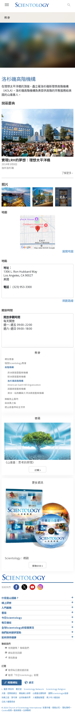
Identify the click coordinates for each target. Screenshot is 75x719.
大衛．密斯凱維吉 (9, 693)
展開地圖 (67, 251)
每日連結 (6, 622)
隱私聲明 (66, 707)
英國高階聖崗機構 (17, 388)
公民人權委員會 (8, 701)
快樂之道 (5, 697)
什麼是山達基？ (10, 598)
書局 (4, 613)
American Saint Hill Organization (24, 384)
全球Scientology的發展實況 (18, 627)
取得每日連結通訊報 (18, 670)
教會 (37, 352)
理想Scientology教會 (15, 363)
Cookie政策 (7, 710)
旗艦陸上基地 (11, 398)
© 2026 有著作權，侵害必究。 (32, 707)
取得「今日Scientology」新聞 (23, 675)
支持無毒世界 (25, 697)
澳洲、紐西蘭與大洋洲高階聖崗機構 (26, 393)
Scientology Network (34, 689)
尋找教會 (9, 359)
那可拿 (14, 697)
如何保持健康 (9, 637)
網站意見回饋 (15, 652)
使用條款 (17, 710)
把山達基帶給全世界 (15, 407)
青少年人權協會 (53, 697)
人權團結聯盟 (38, 697)
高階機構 (9, 367)
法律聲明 (27, 710)
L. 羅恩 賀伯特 (8, 689)
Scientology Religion (56, 689)
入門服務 (6, 607)
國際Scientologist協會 (58, 693)
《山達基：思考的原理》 (19, 462)
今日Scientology (12, 617)
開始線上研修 (25, 693)
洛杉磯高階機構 (15, 380)
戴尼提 (19, 689)
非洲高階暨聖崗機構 (18, 372)
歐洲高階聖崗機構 (17, 376)
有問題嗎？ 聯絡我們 (18, 647)
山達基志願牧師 (39, 693)
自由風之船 (10, 403)
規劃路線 (67, 301)
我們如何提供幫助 (11, 632)
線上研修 (6, 603)
